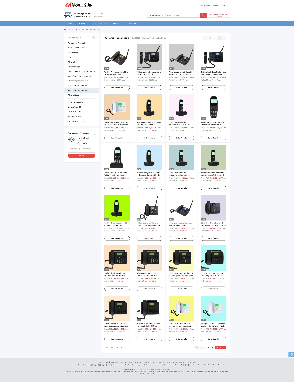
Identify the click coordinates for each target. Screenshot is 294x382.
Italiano (146, 365)
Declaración (114, 362)
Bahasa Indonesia (218, 365)
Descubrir (116, 23)
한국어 (165, 365)
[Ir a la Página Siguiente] (224, 38)
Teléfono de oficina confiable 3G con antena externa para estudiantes (115, 225)
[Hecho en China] (79, 4)
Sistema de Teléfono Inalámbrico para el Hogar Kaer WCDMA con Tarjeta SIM (212, 275)
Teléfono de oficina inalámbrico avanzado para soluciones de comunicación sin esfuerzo (115, 275)
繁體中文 (101, 365)
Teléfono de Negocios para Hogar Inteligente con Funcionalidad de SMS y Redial (148, 175)
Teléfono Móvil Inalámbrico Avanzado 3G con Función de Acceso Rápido (179, 124)
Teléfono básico (73, 95)
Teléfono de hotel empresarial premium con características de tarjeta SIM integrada (115, 325)
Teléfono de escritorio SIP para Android (81, 71)
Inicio (70, 23)
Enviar (81, 156)
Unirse (215, 5)
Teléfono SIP (72, 62)
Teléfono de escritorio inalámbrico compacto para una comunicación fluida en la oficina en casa (181, 275)
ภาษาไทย (193, 365)
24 (112, 348)
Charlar (83, 144)
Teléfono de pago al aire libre (78, 81)
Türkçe (200, 365)
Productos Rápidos (179, 362)
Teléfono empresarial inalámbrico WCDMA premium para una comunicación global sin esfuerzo (116, 175)
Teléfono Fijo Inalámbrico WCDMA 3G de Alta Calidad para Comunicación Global (116, 74)
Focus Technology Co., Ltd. (142, 369)
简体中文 (93, 365)
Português (139, 365)
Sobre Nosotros (100, 23)
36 (117, 348)
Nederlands (178, 365)
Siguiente (219, 347)
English (85, 365)
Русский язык (155, 365)
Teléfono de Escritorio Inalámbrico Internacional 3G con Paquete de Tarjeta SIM (213, 124)
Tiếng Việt (207, 365)
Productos (84, 23)
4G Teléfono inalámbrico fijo (78, 85)
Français (115, 365)
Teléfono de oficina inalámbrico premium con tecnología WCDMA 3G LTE (148, 225)
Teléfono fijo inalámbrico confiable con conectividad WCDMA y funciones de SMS (149, 325)
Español (123, 365)
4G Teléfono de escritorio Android (79, 76)
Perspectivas (191, 362)
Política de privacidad (142, 362)
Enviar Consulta (117, 87)
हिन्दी (186, 365)
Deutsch (130, 365)
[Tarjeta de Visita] (94, 133)
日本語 (108, 365)
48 (122, 348)
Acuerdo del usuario (126, 362)
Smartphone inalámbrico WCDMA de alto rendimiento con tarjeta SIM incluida (213, 325)
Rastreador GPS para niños (77, 48)
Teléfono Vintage (74, 67)
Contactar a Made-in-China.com (161, 362)
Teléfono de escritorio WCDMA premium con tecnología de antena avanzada (181, 325)
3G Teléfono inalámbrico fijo (78, 90)
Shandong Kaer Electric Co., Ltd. (88, 13)
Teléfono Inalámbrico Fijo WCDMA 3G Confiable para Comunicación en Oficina (116, 124)
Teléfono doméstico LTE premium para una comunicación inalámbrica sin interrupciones (180, 225)
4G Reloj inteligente (74, 52)
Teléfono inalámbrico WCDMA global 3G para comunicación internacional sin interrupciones (148, 275)
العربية (171, 365)
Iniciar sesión (206, 5)
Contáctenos (131, 23)
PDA (69, 57)
